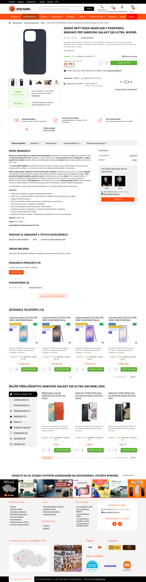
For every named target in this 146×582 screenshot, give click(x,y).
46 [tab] (105, 458)
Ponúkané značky (49, 509)
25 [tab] (71, 458)
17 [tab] (58, 458)
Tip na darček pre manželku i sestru (82, 520)
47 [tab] (107, 458)
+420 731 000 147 (93, 85)
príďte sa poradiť (49, 130)
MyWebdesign (100, 579)
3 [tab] (75, 377)
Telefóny (14, 16)
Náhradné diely (96, 16)
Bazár (122, 16)
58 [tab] (124, 458)
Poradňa (12, 2)
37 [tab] (90, 458)
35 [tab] (87, 458)
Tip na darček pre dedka (82, 515)
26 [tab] (73, 458)
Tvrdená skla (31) (21, 399)
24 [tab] (70, 458)
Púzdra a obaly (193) (23, 394)
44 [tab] (102, 458)
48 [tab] (108, 458)
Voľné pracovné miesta (51, 512)
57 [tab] (123, 458)
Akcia (131, 16)
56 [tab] (121, 458)
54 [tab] (118, 458)
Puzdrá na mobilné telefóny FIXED (53, 239)
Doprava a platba (16, 509)
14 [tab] (54, 458)
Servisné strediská (16, 517)
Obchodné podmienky (18, 512)
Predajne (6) (30, 2)
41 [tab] (97, 458)
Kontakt (50, 2)
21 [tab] (65, 458)
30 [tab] (79, 458)
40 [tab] (95, 458)
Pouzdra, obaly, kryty (31, 23)
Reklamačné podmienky (18, 514)
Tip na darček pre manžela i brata (82, 524)
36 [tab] (89, 458)
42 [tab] (99, 458)
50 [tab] (111, 458)
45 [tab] (103, 458)
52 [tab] (115, 458)
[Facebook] (114, 524)
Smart (82, 16)
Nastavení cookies (49, 514)
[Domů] (9, 23)
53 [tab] (116, 458)
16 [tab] (57, 458)
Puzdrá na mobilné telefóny (19, 239)
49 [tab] (110, 458)
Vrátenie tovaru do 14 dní (19, 522)
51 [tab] (113, 458)
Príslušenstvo (29, 16)
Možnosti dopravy (130, 56)
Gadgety (70, 16)
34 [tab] (86, 458)
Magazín (21, 2)
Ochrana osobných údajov (19, 525)
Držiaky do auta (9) (22, 427)
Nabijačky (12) (20, 416)
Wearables (57, 16)
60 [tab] (127, 458)
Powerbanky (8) (20, 433)
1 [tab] (70, 377)
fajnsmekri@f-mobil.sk (111, 194)
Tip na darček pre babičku (82, 510)
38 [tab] (92, 458)
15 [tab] (55, 458)
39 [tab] (94, 458)
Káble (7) (17, 421)
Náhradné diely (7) (22, 410)
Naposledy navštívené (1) (23, 579)
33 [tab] (84, 458)
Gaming (112, 16)
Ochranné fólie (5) (22, 405)
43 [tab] (100, 458)
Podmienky (36, 95)
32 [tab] (82, 458)
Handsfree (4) (20, 438)
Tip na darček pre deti (84, 507)
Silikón (134, 160)
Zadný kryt (133, 155)
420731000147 (116, 192)
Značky (42, 2)
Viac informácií (69, 50)
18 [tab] (60, 458)
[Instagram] (120, 524)
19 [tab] (62, 458)
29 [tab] (78, 458)
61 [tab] (129, 458)
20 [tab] (63, 458)
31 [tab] (81, 458)
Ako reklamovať (15, 519)
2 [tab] (73, 377)
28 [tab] (76, 458)
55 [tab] (119, 458)
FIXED (43, 23)
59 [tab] (126, 458)
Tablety (43, 16)
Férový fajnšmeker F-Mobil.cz (53, 507)
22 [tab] (66, 458)
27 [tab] (74, 458)
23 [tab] (68, 458)
